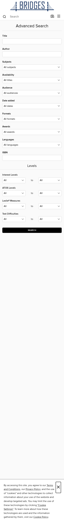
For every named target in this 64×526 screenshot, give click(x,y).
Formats (6, 113)
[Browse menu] (59, 16)
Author (6, 49)
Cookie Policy (40, 517)
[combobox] (25, 16)
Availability (8, 74)
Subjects (6, 61)
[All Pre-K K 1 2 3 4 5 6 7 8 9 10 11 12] (14, 220)
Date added (8, 100)
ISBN (5, 152)
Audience (7, 87)
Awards (6, 126)
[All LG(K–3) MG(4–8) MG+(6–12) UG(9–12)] (14, 181)
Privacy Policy (33, 489)
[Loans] (52, 17)
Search (32, 230)
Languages (8, 139)
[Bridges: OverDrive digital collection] (32, 6)
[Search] (4, 16)
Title (4, 35)
